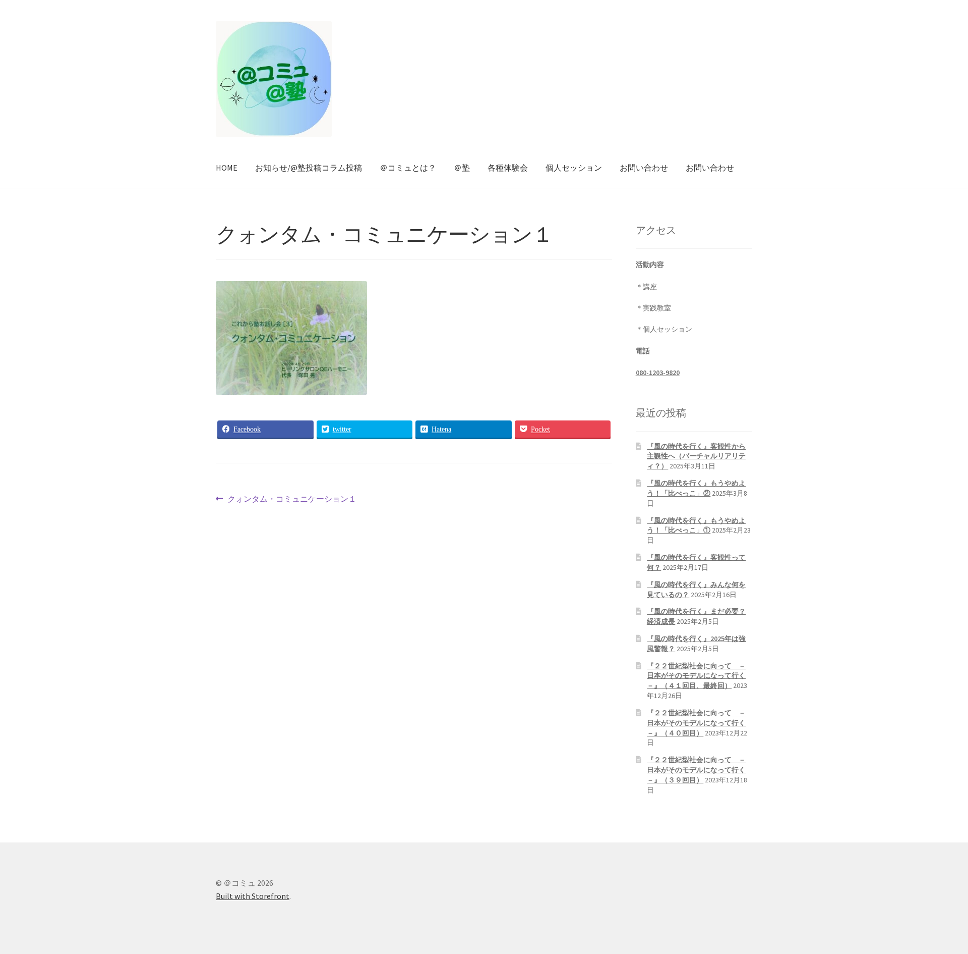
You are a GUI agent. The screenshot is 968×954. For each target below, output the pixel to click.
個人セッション (574, 168)
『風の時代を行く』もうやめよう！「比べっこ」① (696, 525)
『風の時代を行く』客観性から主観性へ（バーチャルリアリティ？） (696, 456)
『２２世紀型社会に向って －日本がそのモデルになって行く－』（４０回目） (696, 722)
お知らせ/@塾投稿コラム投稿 (308, 168)
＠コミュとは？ (408, 168)
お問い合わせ (644, 168)
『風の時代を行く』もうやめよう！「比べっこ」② (696, 488)
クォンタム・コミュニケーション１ (291, 500)
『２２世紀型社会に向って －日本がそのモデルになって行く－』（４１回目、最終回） (696, 676)
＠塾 (462, 168)
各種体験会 (508, 168)
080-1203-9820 (658, 372)
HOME (226, 168)
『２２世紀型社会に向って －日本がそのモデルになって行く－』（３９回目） (696, 769)
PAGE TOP (938, 916)
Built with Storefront (252, 896)
